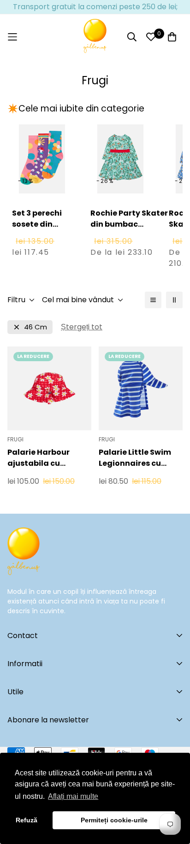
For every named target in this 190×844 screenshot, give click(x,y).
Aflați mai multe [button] (73, 796)
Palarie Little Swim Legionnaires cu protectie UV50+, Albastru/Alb (135, 458)
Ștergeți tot (81, 327)
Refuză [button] (26, 820)
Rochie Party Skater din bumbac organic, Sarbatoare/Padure (129, 230)
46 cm (35, 326)
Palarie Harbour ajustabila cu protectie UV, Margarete (38, 458)
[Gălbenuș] (95, 36)
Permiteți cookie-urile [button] (114, 820)
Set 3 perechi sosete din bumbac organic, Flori (38, 230)
